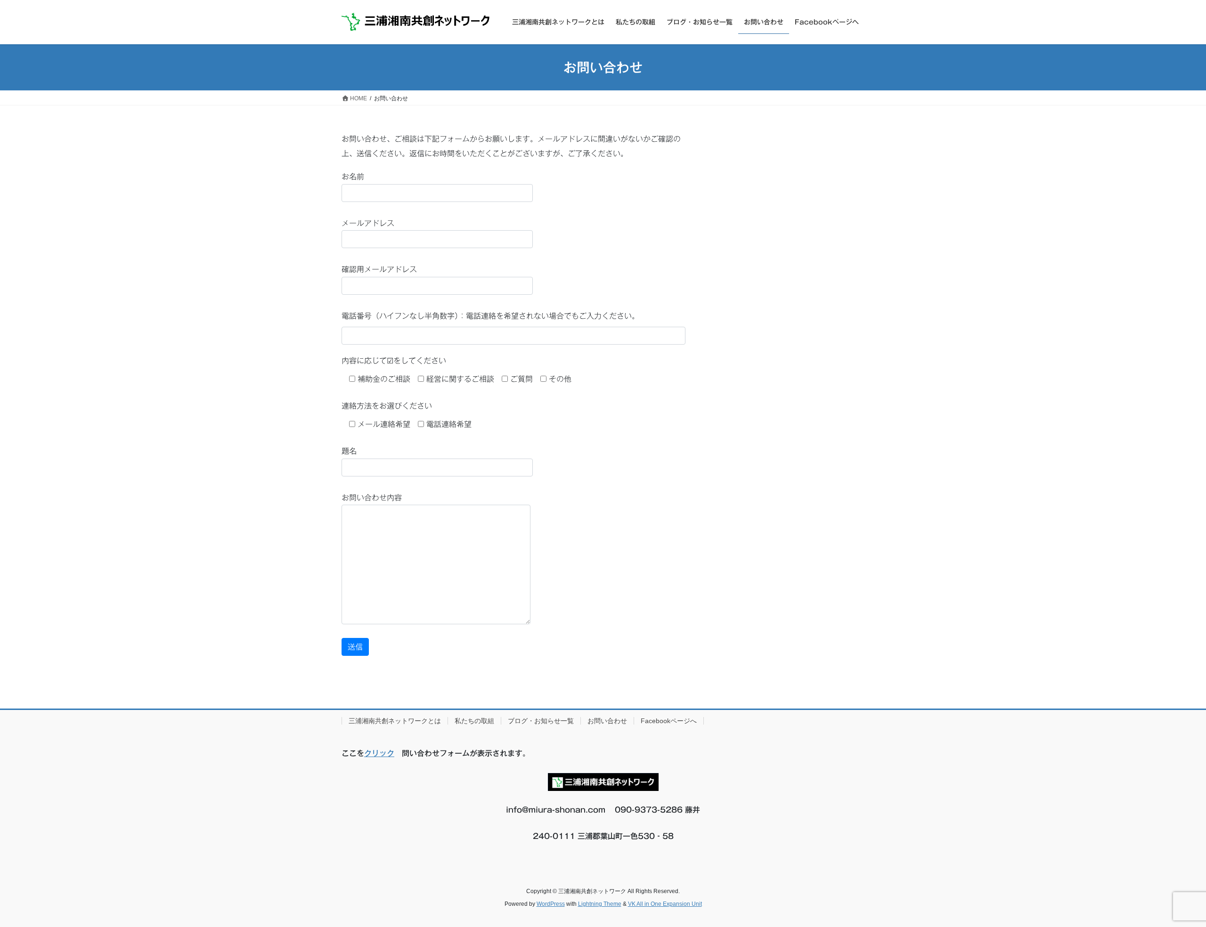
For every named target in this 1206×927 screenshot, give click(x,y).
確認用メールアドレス (379, 269)
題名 (349, 451)
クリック (379, 753)
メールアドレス (368, 223)
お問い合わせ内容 (372, 497)
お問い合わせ (607, 721)
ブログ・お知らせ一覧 (541, 721)
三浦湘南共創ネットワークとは (395, 721)
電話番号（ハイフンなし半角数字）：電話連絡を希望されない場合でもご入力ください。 (490, 316)
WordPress (551, 904)
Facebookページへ (669, 721)
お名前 (353, 176)
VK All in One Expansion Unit (665, 904)
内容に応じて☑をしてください (394, 360)
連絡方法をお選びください (387, 406)
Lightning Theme (599, 904)
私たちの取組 (474, 721)
